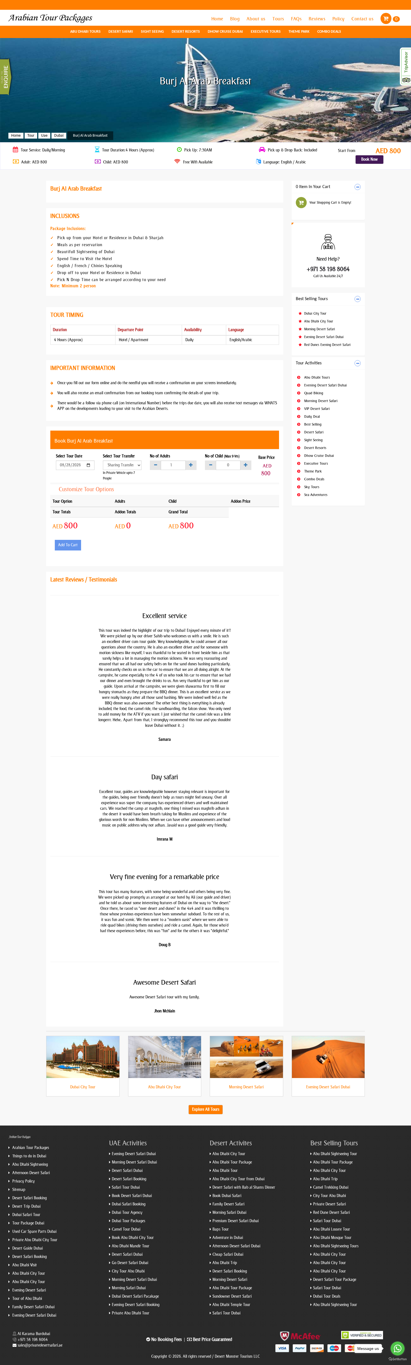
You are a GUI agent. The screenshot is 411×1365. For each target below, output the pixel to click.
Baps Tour (220, 1229)
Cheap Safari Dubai (227, 1254)
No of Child (222, 456)
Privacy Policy (23, 1181)
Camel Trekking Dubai (330, 1187)
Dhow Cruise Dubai (225, 32)
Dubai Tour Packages (128, 1221)
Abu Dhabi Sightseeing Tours (335, 1246)
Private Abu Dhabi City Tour (34, 1240)
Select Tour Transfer (119, 456)
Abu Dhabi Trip (224, 1262)
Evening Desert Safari (28, 1290)
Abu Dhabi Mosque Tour (332, 1237)
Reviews (318, 19)
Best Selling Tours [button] (312, 299)
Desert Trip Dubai (26, 1206)
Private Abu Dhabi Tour (130, 1313)
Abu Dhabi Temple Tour (231, 1304)
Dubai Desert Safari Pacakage (135, 1296)
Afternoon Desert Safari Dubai (236, 1246)
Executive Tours (266, 32)
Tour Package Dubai (27, 1223)
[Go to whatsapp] (398, 1348)
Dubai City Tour (314, 313)
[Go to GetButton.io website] (398, 1359)
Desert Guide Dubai (27, 1248)
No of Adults (160, 456)
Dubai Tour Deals (326, 1296)
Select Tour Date (69, 456)
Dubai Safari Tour (25, 1214)
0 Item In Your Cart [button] (313, 187)
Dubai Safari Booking (128, 1204)
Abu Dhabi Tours (85, 32)
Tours (278, 19)
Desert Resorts (186, 32)
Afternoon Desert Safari (30, 1173)
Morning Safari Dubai (129, 1288)
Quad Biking (313, 393)
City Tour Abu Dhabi (128, 1271)
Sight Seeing (152, 32)
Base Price (266, 457)
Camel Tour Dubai (126, 1229)
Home (218, 19)
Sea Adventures (315, 495)
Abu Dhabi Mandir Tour (130, 1246)
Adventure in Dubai (227, 1237)
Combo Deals (329, 32)
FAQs (297, 19)
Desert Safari (120, 32)
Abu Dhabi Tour (225, 1170)
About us (257, 19)
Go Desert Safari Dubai (130, 1262)
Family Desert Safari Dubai (33, 1307)
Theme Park (299, 32)
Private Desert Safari (329, 1204)
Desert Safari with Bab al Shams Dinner (243, 1187)
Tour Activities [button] (309, 363)
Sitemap (18, 1189)
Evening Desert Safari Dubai (323, 337)
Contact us (363, 19)
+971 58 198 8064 (328, 269)
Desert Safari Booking (29, 1198)
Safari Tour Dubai (126, 1187)
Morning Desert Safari (319, 329)
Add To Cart (68, 545)
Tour (30, 136)
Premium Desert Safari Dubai (235, 1221)
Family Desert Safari (228, 1204)
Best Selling (312, 424)
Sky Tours (311, 487)
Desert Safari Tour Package (334, 1279)
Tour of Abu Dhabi (26, 1298)
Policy (339, 19)
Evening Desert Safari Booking (135, 1304)
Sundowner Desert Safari (232, 1296)
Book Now (369, 159)
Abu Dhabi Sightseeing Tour (335, 1154)
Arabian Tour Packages (30, 1147)
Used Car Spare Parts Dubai (33, 1231)
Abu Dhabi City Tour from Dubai (238, 1179)
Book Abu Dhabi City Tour (133, 1237)
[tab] (328, 187)
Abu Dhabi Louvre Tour (331, 1229)
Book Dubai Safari (226, 1195)
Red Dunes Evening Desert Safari (327, 345)
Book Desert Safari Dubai (132, 1195)
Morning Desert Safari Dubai (134, 1162)
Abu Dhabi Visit (24, 1265)
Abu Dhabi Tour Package (232, 1162)
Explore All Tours (205, 1109)
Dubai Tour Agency (127, 1212)
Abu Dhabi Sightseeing (29, 1164)
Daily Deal (311, 416)
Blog (235, 19)
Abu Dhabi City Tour (318, 321)
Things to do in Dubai (28, 1156)
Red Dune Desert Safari (331, 1212)
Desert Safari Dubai (127, 1170)
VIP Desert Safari (316, 409)
